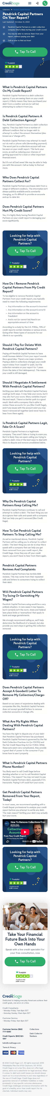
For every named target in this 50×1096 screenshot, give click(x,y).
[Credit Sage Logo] (11, 3)
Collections (34, 1029)
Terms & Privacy (9, 1047)
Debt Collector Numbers (36, 1035)
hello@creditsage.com (12, 1043)
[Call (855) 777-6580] (45, 3)
